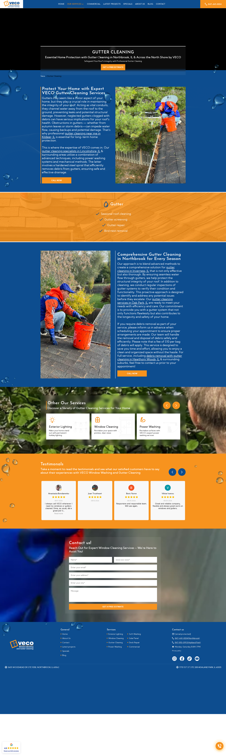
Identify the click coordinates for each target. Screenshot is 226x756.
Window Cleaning (116, 638)
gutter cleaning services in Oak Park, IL (145, 300)
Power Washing (115, 647)
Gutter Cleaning (115, 642)
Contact (160, 4)
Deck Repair (134, 642)
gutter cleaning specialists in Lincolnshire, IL (71, 151)
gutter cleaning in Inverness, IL (146, 269)
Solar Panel (134, 638)
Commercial (93, 4)
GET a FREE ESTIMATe (113, 607)
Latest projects (112, 4)
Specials (127, 4)
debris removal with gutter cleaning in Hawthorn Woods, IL (149, 357)
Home (61, 4)
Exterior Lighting (115, 634)
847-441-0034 (215, 4)
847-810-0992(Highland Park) (188, 642)
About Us (140, 4)
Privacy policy (176, 651)
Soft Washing (135, 634)
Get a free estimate (113, 67)
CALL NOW (56, 180)
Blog (150, 4)
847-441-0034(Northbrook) (187, 638)
